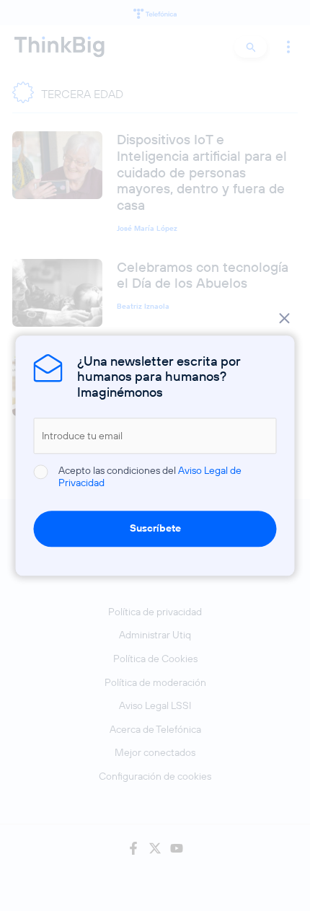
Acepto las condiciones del (150, 477)
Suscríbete (155, 527)
